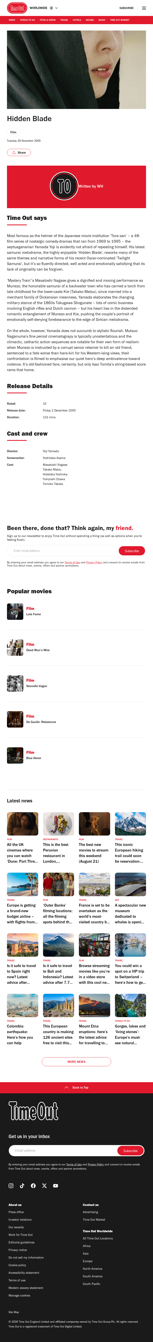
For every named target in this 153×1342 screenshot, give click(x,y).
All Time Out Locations (98, 1238)
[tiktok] (22, 1185)
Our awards (16, 1227)
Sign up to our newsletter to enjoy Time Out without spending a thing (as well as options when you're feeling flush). (74, 538)
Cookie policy (17, 1265)
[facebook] (33, 1185)
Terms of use (17, 1280)
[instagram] (11, 1185)
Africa (86, 1246)
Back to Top (80, 1088)
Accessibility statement (24, 1273)
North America (92, 1269)
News (12, 20)
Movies (90, 20)
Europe (87, 1261)
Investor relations (20, 1220)
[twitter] (44, 1185)
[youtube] (55, 1185)
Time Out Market (119, 20)
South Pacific (91, 1284)
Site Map (14, 1312)
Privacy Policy (94, 563)
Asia (85, 1254)
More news (76, 1062)
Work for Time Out (21, 1235)
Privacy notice (18, 1250)
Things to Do (27, 20)
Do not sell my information (26, 1258)
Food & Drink (48, 20)
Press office (16, 1212)
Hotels (77, 20)
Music (102, 20)
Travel (64, 20)
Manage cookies (19, 1295)
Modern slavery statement (26, 1288)
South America (92, 1276)
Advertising (90, 1212)
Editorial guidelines (21, 1242)
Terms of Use (72, 563)
